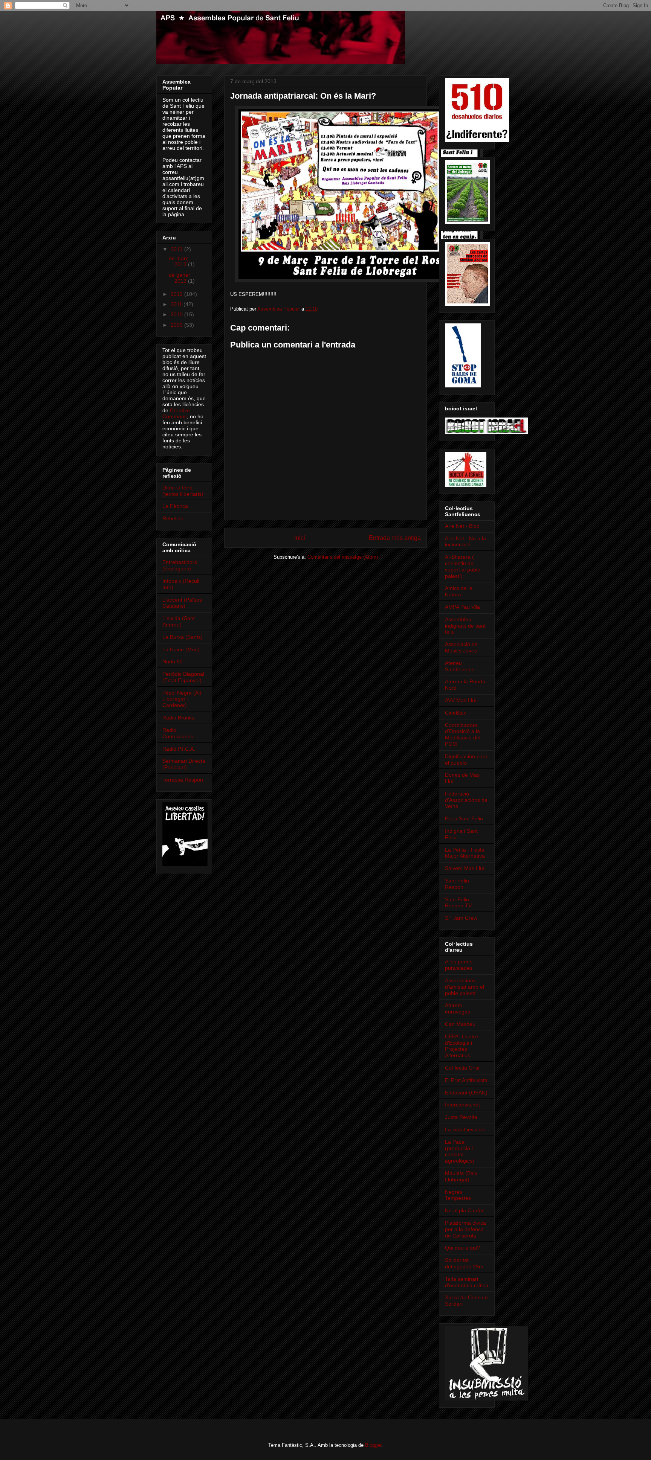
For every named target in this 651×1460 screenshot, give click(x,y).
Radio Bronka (178, 718)
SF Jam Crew (461, 918)
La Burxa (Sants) (182, 637)
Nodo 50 (172, 661)
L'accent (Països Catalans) (182, 603)
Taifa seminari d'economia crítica (466, 1282)
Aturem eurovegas (457, 1008)
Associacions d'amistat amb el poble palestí (464, 986)
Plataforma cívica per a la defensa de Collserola (465, 1229)
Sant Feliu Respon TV (458, 902)
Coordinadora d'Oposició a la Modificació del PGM (462, 734)
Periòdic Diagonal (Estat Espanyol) (183, 677)
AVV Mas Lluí (461, 700)
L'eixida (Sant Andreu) (178, 621)
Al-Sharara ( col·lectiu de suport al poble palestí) (462, 566)
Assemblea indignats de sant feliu (465, 625)
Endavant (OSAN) (466, 1093)
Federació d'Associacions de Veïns (466, 800)
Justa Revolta (461, 1117)
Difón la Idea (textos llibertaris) (182, 491)
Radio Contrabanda (178, 733)
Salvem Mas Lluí (464, 868)
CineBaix (455, 713)
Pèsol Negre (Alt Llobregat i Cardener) (181, 699)
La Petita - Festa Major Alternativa (465, 853)
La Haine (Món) (181, 649)
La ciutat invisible (465, 1129)
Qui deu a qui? (462, 1248)
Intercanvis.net (462, 1105)
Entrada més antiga (395, 538)
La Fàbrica (175, 506)
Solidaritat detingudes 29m (464, 1263)
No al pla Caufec (464, 1210)
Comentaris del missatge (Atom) (342, 557)
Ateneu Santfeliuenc (459, 666)
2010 (177, 314)
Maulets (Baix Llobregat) (461, 1176)
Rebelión (172, 518)
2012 (177, 294)
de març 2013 (178, 261)
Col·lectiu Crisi (462, 1068)
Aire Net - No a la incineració (465, 541)
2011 (177, 304)
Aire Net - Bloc (462, 526)
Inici (299, 538)
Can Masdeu (460, 1024)
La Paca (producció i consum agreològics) (459, 1151)
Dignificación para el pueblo (466, 759)
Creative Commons (176, 413)
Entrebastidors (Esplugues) (179, 565)
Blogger (373, 1445)
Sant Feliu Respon (457, 884)
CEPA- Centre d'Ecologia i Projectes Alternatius (461, 1045)
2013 (177, 249)
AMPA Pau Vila (462, 607)
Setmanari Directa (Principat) (183, 764)
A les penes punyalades (458, 965)
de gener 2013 (179, 278)
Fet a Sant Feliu (464, 818)
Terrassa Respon (182, 780)
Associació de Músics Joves (461, 647)
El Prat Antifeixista (466, 1080)
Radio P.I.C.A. (178, 749)
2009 (177, 325)
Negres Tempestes (458, 1195)
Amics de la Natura (458, 591)
